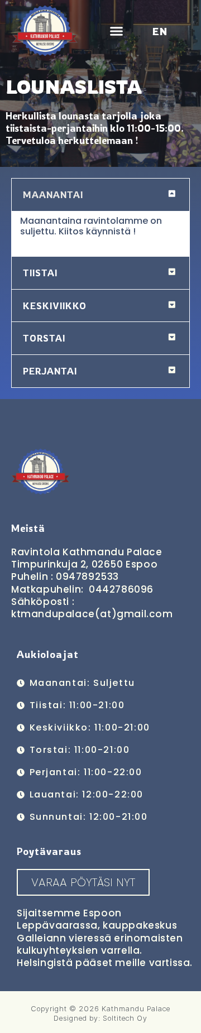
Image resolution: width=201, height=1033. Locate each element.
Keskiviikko (55, 305)
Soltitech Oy (125, 1017)
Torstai (44, 338)
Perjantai (50, 371)
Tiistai (40, 272)
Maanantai (53, 194)
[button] (116, 30)
